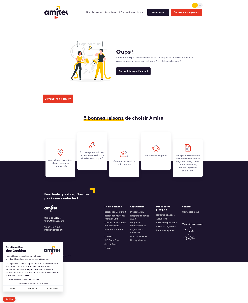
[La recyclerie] (189, 240)
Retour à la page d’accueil (133, 71)
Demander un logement (58, 98)
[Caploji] (189, 231)
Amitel (47, 7)
